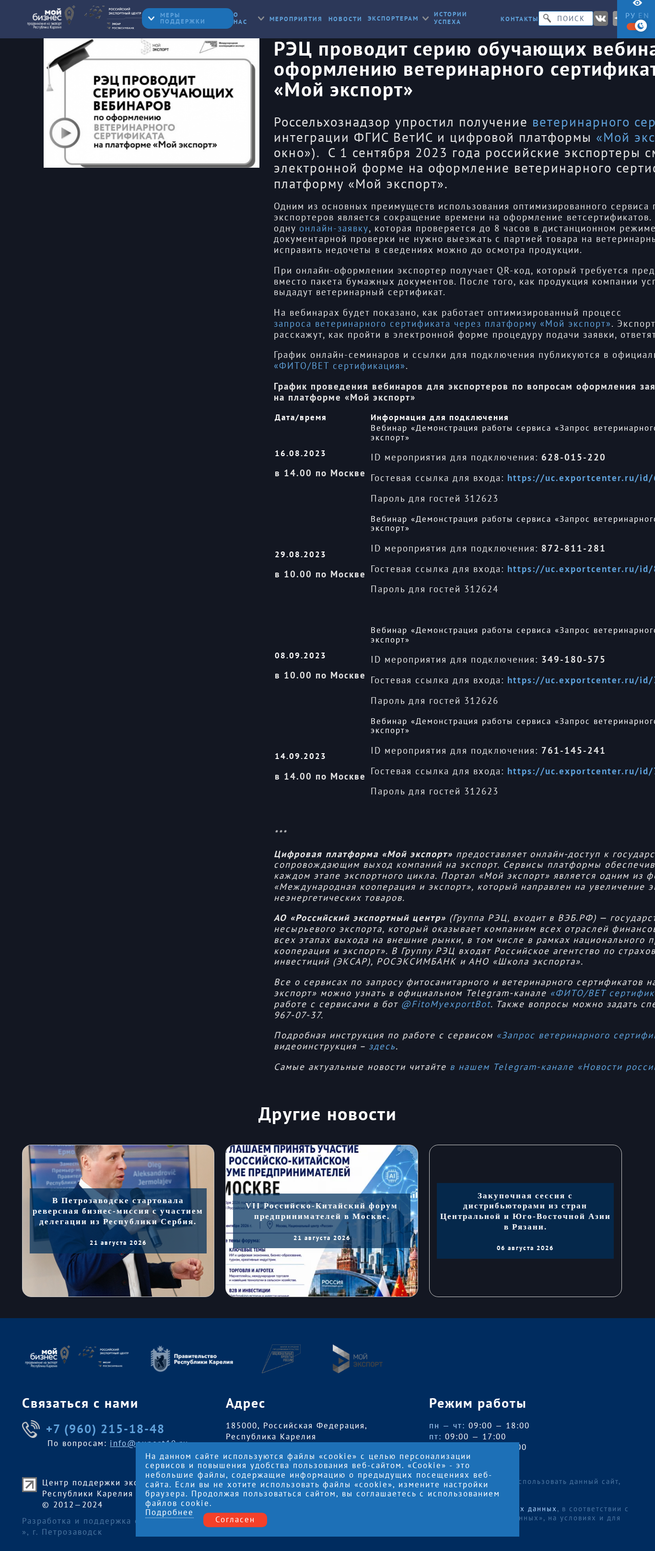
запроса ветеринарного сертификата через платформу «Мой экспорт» (442, 323)
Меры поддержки (183, 18)
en (644, 15)
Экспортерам (393, 18)
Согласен (235, 1520)
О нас (240, 18)
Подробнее (169, 1513)
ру (630, 15)
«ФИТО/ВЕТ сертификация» (340, 365)
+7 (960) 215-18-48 (105, 1428)
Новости (345, 19)
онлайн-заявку (334, 228)
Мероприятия (296, 19)
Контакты (519, 19)
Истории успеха (451, 18)
